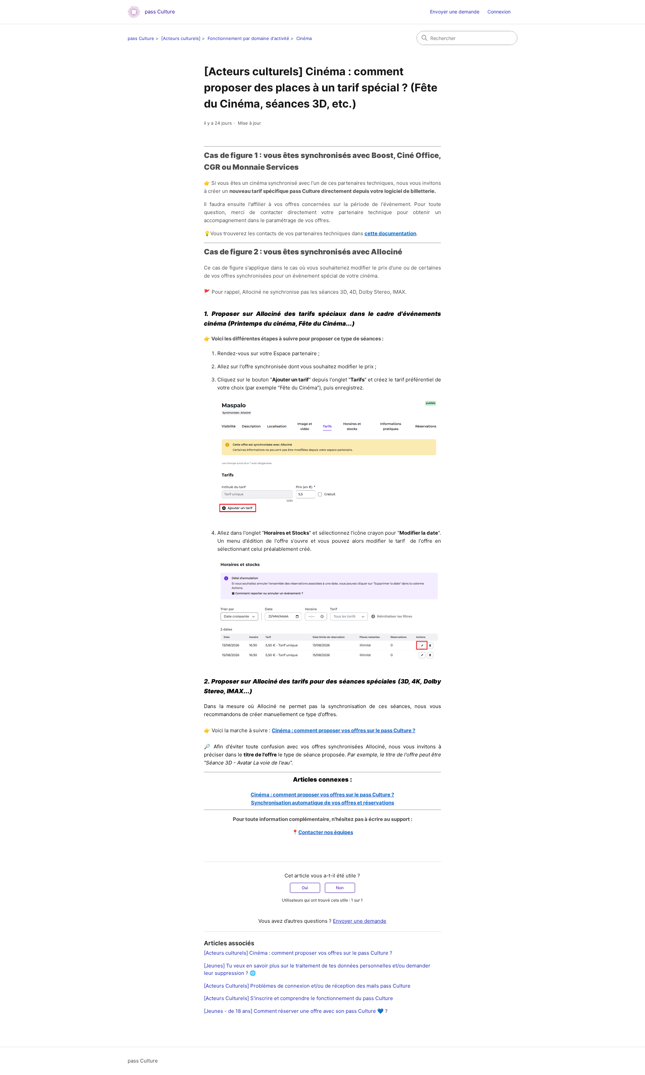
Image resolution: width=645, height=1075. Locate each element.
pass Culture (141, 38)
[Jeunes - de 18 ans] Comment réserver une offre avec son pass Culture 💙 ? (296, 1011)
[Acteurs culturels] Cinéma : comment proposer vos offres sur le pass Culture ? (298, 953)
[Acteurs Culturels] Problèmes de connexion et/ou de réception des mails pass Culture (307, 986)
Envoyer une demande (454, 11)
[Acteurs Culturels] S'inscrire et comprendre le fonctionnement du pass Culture (298, 998)
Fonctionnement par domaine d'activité (248, 38)
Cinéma (304, 38)
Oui (305, 887)
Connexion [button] (499, 11)
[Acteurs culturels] (181, 38)
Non (340, 887)
